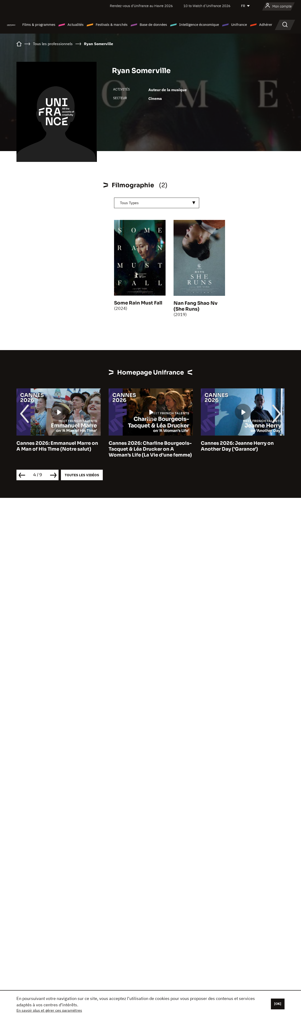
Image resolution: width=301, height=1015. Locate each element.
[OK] (277, 1004)
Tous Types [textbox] (129, 202)
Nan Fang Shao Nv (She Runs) (196, 306)
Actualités (75, 24)
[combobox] (156, 203)
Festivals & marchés (111, 24)
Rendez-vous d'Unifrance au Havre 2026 (141, 6)
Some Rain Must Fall (138, 303)
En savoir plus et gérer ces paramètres (49, 1010)
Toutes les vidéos (82, 475)
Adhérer (265, 24)
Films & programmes (38, 24)
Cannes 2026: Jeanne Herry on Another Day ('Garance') (237, 446)
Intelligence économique (199, 24)
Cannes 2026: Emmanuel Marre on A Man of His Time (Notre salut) (57, 446)
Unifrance (239, 24)
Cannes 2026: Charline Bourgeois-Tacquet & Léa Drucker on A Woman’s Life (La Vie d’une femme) (150, 449)
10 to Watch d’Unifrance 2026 (206, 6)
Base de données (153, 24)
